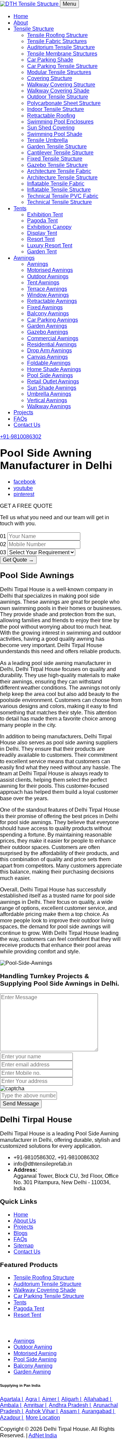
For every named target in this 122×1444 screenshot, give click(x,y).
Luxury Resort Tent (49, 245)
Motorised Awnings (50, 270)
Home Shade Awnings (54, 369)
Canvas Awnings (47, 357)
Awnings (24, 258)
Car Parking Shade (50, 60)
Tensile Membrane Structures (62, 54)
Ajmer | (51, 1399)
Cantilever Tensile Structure (60, 152)
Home (21, 16)
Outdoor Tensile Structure (57, 97)
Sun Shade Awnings (51, 388)
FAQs (20, 419)
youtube (23, 488)
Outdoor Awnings (47, 276)
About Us (25, 1221)
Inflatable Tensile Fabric (55, 183)
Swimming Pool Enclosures (60, 122)
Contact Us (27, 425)
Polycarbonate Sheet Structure (64, 103)
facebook (25, 482)
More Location (43, 1417)
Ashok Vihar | (42, 1411)
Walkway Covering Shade (58, 91)
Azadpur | (12, 1417)
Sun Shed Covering (51, 128)
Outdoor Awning (33, 1347)
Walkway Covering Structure (61, 84)
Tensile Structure (34, 29)
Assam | (70, 1411)
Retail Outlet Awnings (53, 381)
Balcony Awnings (48, 313)
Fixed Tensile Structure (54, 159)
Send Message (21, 1103)
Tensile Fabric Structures (57, 41)
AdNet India (42, 1435)
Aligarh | (72, 1399)
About (21, 23)
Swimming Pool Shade (54, 134)
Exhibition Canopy (49, 227)
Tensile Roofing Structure (57, 35)
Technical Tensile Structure (59, 202)
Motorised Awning (35, 1353)
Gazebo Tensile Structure (57, 165)
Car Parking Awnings (52, 320)
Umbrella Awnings (49, 394)
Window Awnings (48, 295)
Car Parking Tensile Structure (62, 66)
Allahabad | (98, 1399)
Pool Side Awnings (50, 375)
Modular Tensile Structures (59, 72)
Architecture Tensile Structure (62, 177)
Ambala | (11, 1405)
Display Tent (42, 233)
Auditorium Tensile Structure (61, 47)
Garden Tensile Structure (57, 146)
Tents (20, 208)
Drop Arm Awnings (49, 350)
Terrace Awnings (47, 289)
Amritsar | (36, 1405)
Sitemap (24, 1245)
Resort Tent (41, 239)
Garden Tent (42, 251)
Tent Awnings (43, 282)
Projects (23, 412)
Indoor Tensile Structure (55, 109)
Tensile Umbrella (47, 140)
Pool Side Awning (35, 1359)
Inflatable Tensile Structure (59, 189)
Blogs (20, 1233)
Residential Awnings (52, 344)
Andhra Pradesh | (70, 1405)
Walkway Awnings (49, 406)
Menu (69, 4)
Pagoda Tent (42, 220)
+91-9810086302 (20, 436)
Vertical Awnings (47, 400)
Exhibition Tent (45, 214)
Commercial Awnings (52, 338)
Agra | (33, 1399)
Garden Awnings (47, 326)
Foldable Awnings (48, 363)
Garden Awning (32, 1372)
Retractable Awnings (52, 301)
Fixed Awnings (45, 307)
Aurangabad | (99, 1411)
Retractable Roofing (51, 115)
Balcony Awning (33, 1366)
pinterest (24, 494)
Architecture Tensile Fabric (59, 171)
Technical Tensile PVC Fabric (62, 196)
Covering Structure (49, 78)
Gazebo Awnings (47, 332)
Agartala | (12, 1399)
